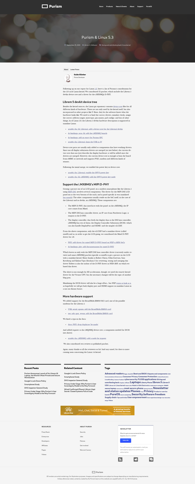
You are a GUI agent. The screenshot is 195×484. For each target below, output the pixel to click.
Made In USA (128, 385)
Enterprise (45, 436)
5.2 (96, 89)
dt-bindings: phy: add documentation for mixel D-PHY (91, 247)
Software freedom (154, 394)
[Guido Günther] (68, 82)
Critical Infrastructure (162, 377)
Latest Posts (74, 69)
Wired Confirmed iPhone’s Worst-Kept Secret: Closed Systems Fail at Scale (79, 390)
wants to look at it (123, 283)
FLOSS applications (147, 379)
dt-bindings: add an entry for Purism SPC (85, 138)
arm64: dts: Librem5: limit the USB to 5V (85, 142)
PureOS (149, 6)
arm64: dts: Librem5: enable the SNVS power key (88, 173)
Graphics (122, 382)
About (132, 6)
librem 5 (157, 382)
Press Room (46, 432)
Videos (110, 400)
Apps (125, 374)
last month (67, 197)
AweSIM (130, 374)
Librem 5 (87, 45)
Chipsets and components (157, 373)
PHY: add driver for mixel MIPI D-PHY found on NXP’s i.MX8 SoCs (96, 242)
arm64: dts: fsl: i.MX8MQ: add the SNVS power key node (91, 177)
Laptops (135, 382)
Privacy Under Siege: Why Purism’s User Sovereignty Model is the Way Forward (40, 392)
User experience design (154, 397)
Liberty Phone (146, 382)
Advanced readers (114, 373)
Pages (44, 450)
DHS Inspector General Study (36, 388)
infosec (127, 382)
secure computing (125, 395)
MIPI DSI (72, 192)
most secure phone (133, 388)
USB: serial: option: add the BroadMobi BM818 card (89, 309)
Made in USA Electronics (141, 385)
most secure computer (157, 385)
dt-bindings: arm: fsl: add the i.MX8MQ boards (87, 133)
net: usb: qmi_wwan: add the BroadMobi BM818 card (90, 313)
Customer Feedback (119, 379)
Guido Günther (80, 74)
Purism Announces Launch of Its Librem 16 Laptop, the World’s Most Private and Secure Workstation (42, 375)
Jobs (81, 436)
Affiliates (45, 445)
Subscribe (126, 440)
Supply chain (111, 397)
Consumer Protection (147, 376)
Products (109, 6)
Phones (135, 391)
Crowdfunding (109, 379)
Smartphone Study (32, 384)
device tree (117, 106)
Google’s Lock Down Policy (35, 381)
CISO (169, 374)
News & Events (121, 6)
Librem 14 (112, 385)
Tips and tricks (122, 397)
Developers (45, 441)
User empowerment (137, 397)
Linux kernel (126, 45)
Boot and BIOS (140, 373)
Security (137, 394)
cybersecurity (130, 379)
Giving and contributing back (111, 45)
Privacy (149, 391)
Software (94, 45)
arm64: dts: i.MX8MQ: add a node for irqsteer (87, 338)
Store (101, 6)
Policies (82, 441)
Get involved (84, 445)
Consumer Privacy (130, 376)
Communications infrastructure (113, 377)
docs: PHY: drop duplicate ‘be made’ (83, 324)
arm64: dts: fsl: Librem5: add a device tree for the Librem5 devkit (95, 129)
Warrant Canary (85, 450)
